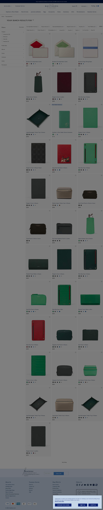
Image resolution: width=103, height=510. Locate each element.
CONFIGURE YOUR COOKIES (63, 505)
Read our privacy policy (59, 501)
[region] (77, 502)
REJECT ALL (82, 505)
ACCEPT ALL (93, 505)
